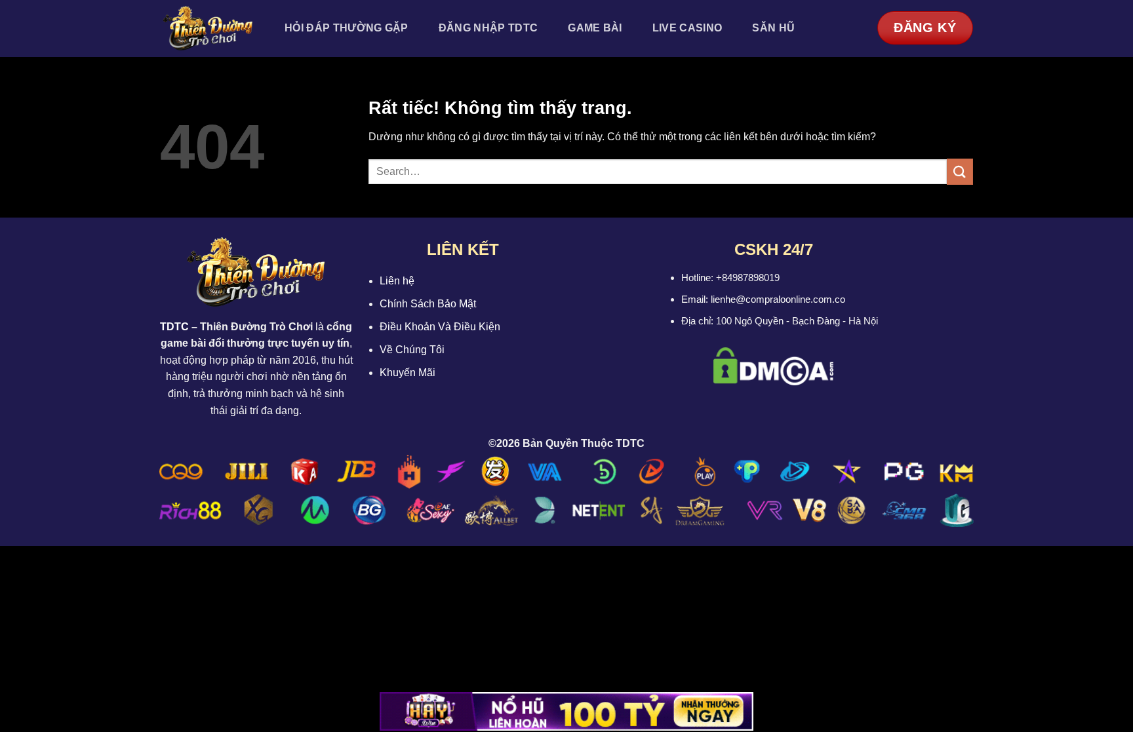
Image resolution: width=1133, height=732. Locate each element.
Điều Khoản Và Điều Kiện (440, 326)
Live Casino (687, 27)
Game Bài (595, 27)
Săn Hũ (773, 27)
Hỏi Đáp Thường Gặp (346, 27)
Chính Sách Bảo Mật (428, 303)
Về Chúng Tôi (412, 349)
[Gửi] (960, 171)
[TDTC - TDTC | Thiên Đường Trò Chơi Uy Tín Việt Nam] (208, 29)
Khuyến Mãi (407, 372)
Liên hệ (397, 280)
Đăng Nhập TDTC (488, 27)
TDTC (174, 326)
